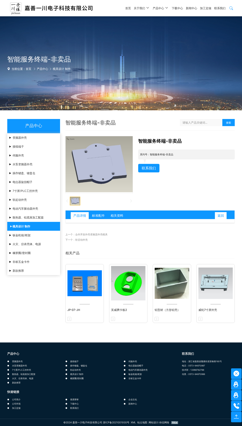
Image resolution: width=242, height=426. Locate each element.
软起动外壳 (20, 199)
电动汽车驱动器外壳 (25, 208)
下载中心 (74, 403)
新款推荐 (18, 270)
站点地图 (142, 422)
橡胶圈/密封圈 (22, 253)
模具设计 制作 (62, 69)
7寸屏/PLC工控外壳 (25, 191)
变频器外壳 (20, 137)
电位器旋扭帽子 (22, 182)
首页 (28, 69)
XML (133, 422)
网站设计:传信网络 (159, 422)
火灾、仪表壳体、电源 (27, 244)
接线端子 (18, 146)
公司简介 (16, 399)
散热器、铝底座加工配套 (28, 217)
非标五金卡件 (21, 262)
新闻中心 (132, 403)
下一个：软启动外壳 (76, 239)
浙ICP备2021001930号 (116, 422)
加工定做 (16, 408)
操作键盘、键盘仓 (24, 173)
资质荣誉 (74, 399)
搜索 (228, 122)
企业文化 (132, 399)
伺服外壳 (18, 155)
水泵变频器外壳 (22, 164)
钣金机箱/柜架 (22, 235)
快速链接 (13, 392)
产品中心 (42, 69)
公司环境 (16, 403)
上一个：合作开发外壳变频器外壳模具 (86, 234)
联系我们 (149, 168)
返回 (221, 215)
